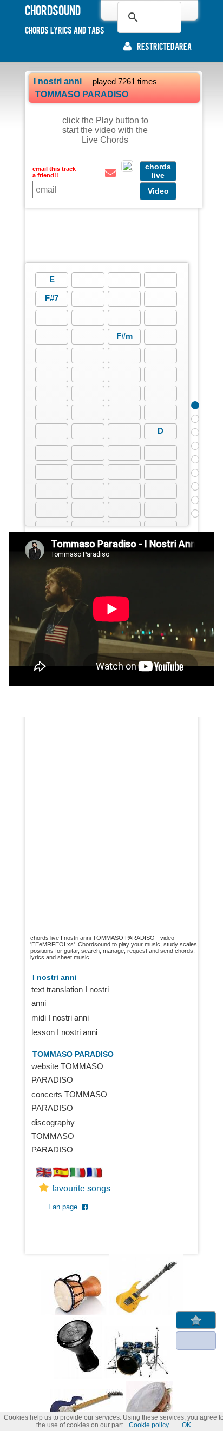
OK (186, 1425)
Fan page (65, 1207)
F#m (124, 336)
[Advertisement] (111, 235)
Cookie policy (149, 1425)
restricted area (164, 46)
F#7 (51, 298)
